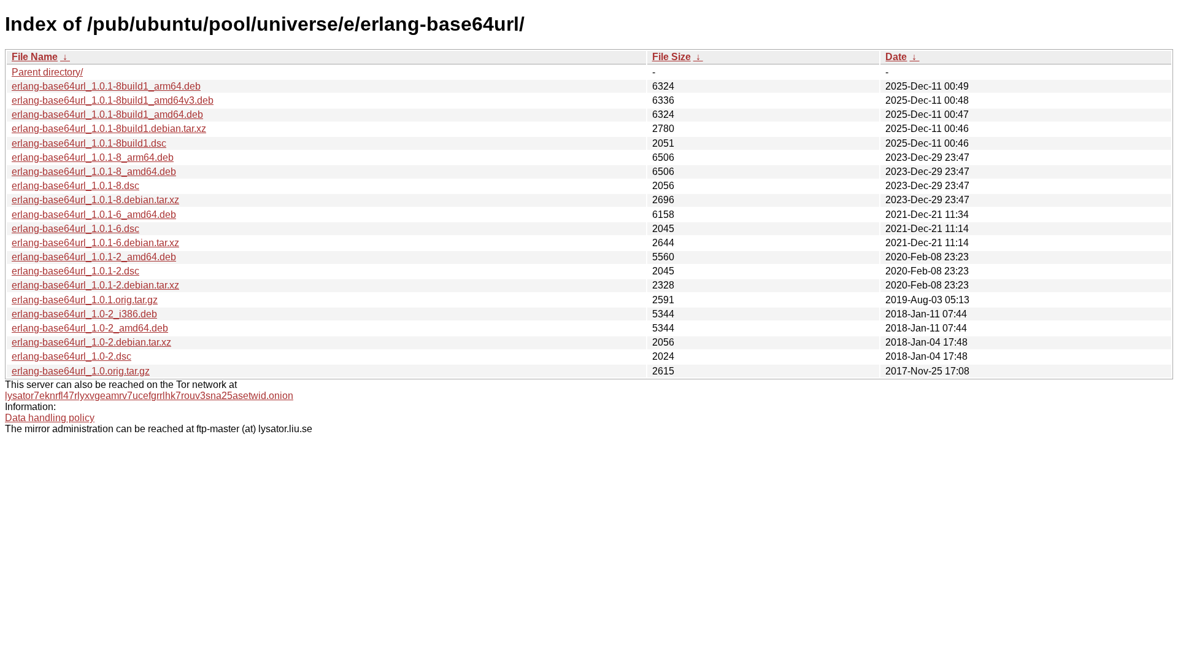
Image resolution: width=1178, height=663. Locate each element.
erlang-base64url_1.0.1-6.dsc (75, 228)
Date (896, 57)
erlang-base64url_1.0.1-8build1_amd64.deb (107, 114)
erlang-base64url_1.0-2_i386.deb (84, 314)
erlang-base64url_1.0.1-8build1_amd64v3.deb (113, 100)
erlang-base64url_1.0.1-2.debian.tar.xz (95, 285)
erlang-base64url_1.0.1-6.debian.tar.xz (95, 243)
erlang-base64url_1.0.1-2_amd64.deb (94, 257)
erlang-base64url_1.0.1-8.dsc (75, 185)
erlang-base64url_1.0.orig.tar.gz (81, 371)
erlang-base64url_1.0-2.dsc (71, 356)
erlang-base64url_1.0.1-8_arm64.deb (93, 157)
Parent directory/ (47, 72)
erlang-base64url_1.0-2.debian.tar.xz (91, 342)
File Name (35, 57)
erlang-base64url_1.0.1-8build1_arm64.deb (106, 86)
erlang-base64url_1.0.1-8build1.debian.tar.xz (109, 128)
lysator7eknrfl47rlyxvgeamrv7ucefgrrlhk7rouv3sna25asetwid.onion (149, 395)
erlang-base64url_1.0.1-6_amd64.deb (94, 214)
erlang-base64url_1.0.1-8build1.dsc (89, 143)
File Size (671, 57)
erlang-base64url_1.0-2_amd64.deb (90, 328)
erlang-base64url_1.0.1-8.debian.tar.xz (95, 200)
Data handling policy (49, 418)
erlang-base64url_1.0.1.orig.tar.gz (85, 300)
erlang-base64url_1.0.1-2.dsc (75, 271)
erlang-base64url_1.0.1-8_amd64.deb (94, 171)
